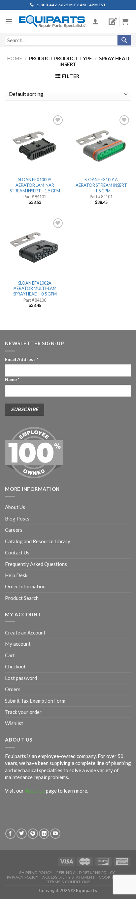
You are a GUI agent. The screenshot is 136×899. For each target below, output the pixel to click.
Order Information (25, 586)
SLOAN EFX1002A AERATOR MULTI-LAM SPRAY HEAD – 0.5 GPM (35, 288)
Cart (10, 655)
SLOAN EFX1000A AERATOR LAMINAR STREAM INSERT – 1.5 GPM (35, 185)
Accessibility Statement (68, 877)
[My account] (95, 21)
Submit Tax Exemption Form (35, 701)
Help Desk (16, 575)
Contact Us (17, 552)
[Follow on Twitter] (22, 834)
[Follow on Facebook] (10, 834)
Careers (13, 530)
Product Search (22, 598)
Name (12, 379)
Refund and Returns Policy (85, 872)
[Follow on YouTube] (55, 834)
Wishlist (14, 723)
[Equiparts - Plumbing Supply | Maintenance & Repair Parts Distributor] (52, 21)
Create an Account (25, 632)
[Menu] (9, 21)
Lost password (21, 678)
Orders (12, 689)
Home (14, 58)
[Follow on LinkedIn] (44, 834)
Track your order (23, 712)
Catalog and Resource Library (37, 541)
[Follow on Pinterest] (33, 834)
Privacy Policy (22, 877)
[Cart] (127, 21)
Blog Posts (17, 518)
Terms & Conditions (68, 882)
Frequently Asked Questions (36, 564)
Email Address (21, 359)
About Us (15, 507)
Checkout (15, 666)
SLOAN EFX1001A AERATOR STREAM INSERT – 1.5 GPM (101, 185)
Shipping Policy (35, 872)
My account (18, 644)
